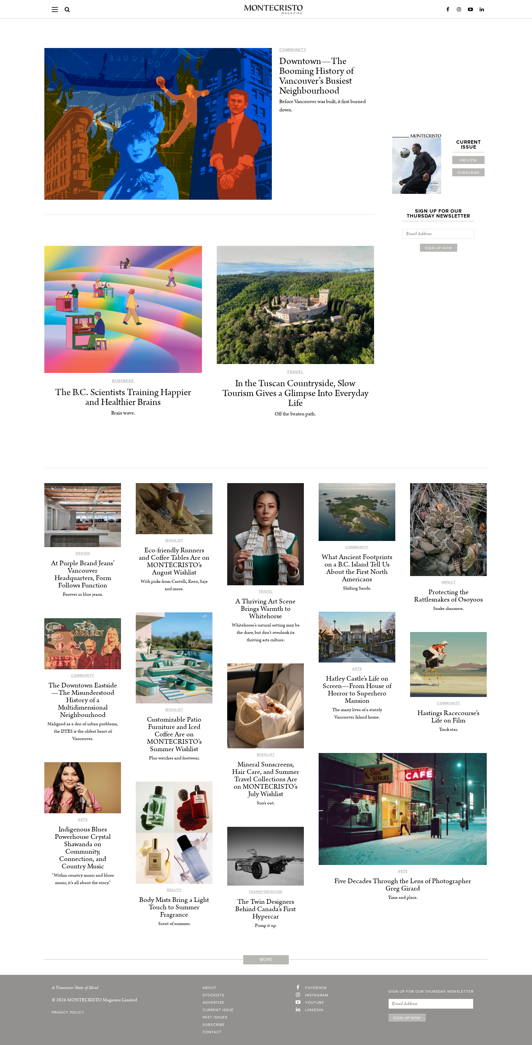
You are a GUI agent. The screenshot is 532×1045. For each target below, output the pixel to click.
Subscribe (468, 172)
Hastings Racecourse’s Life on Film (448, 717)
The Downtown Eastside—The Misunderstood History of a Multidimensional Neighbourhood (82, 700)
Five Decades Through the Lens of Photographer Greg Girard (402, 885)
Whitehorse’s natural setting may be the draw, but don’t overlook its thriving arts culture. (266, 632)
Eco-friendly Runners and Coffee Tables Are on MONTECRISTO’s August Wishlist (174, 561)
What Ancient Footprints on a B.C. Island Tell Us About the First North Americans (357, 568)
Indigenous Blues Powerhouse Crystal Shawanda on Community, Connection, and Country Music (83, 847)
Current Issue (218, 1010)
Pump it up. (265, 925)
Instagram (459, 9)
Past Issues (215, 1017)
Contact (212, 1032)
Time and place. (402, 897)
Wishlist (174, 541)
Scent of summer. (174, 923)
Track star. (448, 729)
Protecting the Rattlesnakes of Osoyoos (448, 596)
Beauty (174, 890)
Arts (357, 669)
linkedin (314, 1010)
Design (83, 553)
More (266, 959)
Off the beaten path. (295, 414)
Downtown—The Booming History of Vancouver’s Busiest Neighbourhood (316, 76)
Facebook (447, 9)
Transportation (265, 892)
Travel (295, 372)
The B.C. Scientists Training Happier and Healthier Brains (123, 397)
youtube (314, 1002)
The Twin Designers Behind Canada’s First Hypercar (265, 909)
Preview (468, 160)
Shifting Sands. (357, 588)
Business (123, 380)
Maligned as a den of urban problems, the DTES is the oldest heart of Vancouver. (82, 731)
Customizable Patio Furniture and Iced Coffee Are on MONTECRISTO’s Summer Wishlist (174, 734)
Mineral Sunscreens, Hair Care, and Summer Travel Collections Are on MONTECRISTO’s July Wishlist (265, 779)
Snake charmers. (448, 608)
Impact (448, 582)
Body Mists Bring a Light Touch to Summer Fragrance (174, 907)
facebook (316, 988)
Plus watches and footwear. (174, 758)
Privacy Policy (68, 1012)
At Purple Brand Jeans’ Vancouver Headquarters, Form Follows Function (83, 574)
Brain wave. (123, 413)
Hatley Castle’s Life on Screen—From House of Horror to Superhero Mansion (357, 690)
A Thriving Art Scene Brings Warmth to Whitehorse (266, 608)
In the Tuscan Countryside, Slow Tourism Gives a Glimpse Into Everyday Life (295, 393)
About (209, 988)
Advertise (213, 1002)
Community (292, 49)
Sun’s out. (266, 803)
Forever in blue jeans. (83, 594)
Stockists (213, 995)
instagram (316, 995)
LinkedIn (482, 9)
